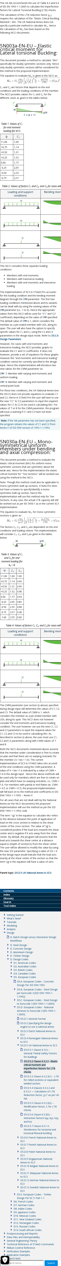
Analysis (11, 929)
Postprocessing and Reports (22, 1233)
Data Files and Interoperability (23, 1237)
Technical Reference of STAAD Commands (30, 1244)
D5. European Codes (25, 977)
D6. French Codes (23, 1201)
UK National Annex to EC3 (33, 872)
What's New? (14, 918)
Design (10, 932)
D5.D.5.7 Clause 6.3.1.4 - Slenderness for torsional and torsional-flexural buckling (40, 1129)
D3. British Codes (23, 970)
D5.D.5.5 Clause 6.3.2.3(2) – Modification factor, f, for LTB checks (40, 1106)
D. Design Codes (19, 959)
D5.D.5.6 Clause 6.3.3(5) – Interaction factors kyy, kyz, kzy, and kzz (41, 1118)
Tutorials (11, 922)
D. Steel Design (18, 945)
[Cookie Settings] (5, 1260)
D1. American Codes (25, 962)
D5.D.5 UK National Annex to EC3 (38, 1045)
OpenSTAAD (14, 1258)
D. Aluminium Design (21, 952)
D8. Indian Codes (23, 1208)
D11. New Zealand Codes (28, 1219)
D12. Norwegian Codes (26, 1222)
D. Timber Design (19, 955)
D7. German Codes (24, 1205)
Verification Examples (18, 1251)
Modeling (12, 925)
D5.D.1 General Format (33, 1018)
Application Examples (18, 1255)
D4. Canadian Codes (25, 973)
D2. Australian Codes (25, 966)
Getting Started (15, 915)
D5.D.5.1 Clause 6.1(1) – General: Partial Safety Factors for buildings (40, 1053)
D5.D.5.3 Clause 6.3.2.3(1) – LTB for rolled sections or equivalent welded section (41, 1080)
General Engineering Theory (22, 1240)
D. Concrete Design (21, 948)
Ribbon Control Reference (21, 1247)
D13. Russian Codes (24, 1226)
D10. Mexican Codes (25, 1215)
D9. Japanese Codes (25, 1212)
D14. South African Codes (28, 1230)
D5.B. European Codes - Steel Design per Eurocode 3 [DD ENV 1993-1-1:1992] (37, 993)
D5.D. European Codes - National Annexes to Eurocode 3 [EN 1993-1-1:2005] (36, 1011)
